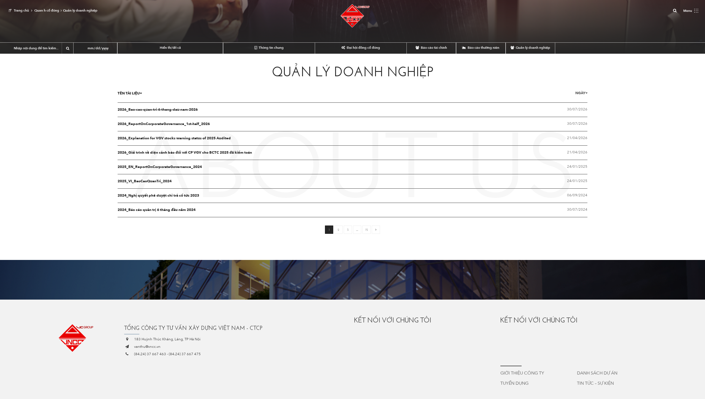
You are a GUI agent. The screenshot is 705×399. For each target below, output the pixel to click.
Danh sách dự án (597, 373)
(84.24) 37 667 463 (150, 354)
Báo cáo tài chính (433, 47)
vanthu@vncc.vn (147, 346)
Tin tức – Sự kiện (595, 383)
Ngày (580, 93)
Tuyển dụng (514, 383)
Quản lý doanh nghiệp (532, 47)
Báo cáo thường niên (483, 47)
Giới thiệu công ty (522, 373)
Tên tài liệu (129, 93)
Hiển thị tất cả (170, 47)
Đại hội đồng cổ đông (363, 47)
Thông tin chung (271, 47)
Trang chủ (21, 10)
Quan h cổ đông (46, 10)
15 (366, 230)
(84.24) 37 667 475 (185, 354)
